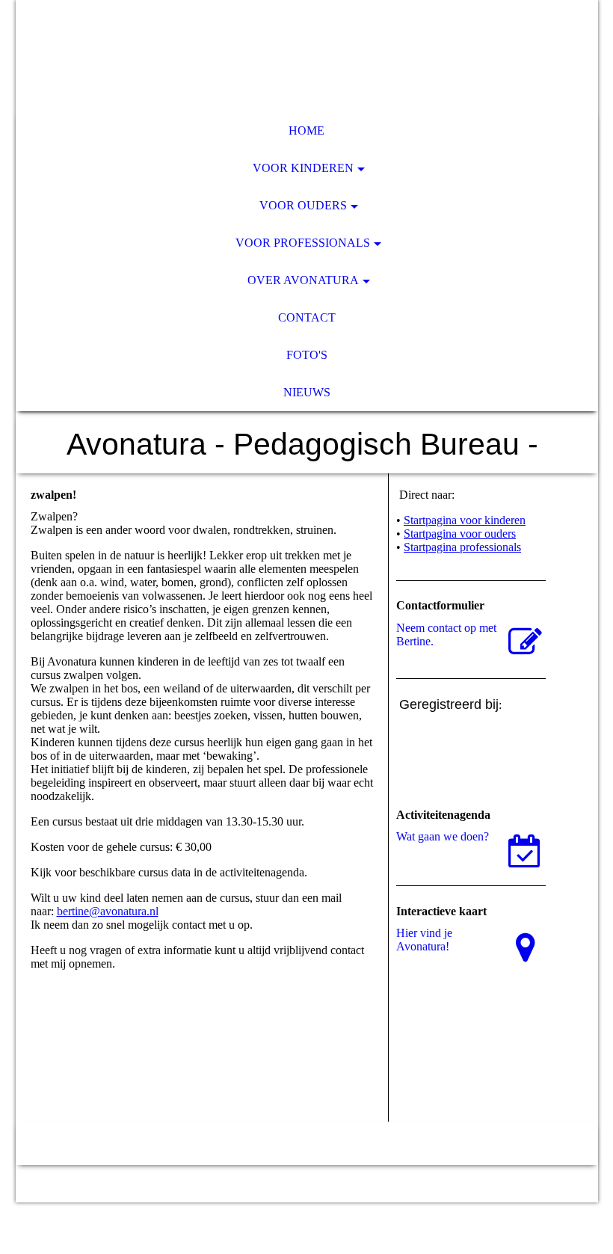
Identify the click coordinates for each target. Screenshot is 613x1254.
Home (306, 130)
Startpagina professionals (462, 547)
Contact (307, 317)
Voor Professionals (302, 242)
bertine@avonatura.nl (107, 911)
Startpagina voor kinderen (465, 520)
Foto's (306, 354)
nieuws (306, 392)
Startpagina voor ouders (460, 533)
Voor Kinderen (303, 168)
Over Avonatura (303, 280)
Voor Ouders (303, 205)
